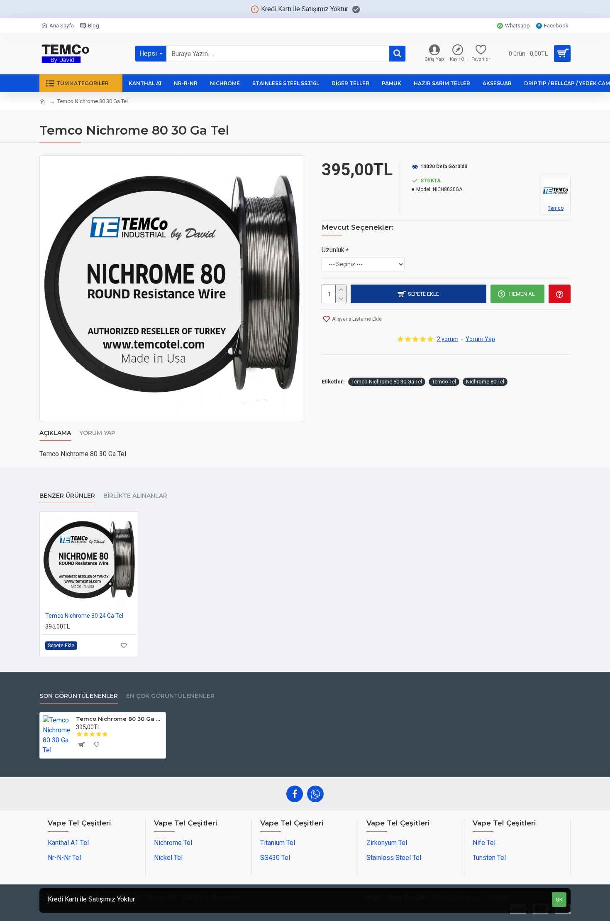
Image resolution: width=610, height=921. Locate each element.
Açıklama (55, 433)
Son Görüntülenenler (78, 696)
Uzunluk (333, 250)
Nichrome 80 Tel (485, 381)
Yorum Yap (97, 433)
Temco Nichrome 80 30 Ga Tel (386, 381)
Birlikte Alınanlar (135, 495)
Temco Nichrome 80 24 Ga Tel (84, 615)
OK (559, 899)
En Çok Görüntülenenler (170, 696)
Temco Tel (444, 381)
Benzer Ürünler (67, 495)
